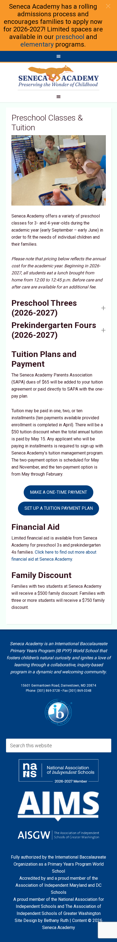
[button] (108, 6)
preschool (70, 37)
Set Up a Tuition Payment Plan (58, 508)
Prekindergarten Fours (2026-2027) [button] (53, 330)
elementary (37, 44)
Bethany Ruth (56, 920)
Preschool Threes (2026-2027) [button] (44, 307)
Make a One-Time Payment (58, 492)
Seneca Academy (58, 76)
